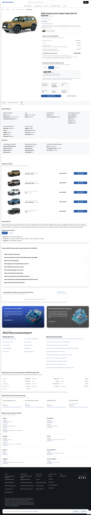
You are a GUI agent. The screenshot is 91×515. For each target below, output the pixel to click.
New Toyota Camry (6, 345)
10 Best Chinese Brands (9, 482)
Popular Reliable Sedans (41, 482)
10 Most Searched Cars (9, 479)
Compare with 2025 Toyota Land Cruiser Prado (12, 407)
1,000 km (45, 67)
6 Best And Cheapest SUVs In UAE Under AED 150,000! (56, 361)
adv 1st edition (29, 9)
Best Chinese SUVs (39, 489)
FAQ (22, 102)
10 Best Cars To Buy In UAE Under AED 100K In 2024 (56, 364)
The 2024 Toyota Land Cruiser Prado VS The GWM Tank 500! (58, 342)
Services (46, 6)
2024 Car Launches (40, 485)
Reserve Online (51, 96)
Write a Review (61, 292)
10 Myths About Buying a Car (10, 485)
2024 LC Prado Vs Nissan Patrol (26, 489)
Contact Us (50, 479)
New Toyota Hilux (27, 342)
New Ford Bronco (27, 348)
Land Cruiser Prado (20, 9)
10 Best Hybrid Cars (8, 492)
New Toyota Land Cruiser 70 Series (9, 338)
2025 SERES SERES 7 (74, 400)
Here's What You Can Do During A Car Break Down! (56, 358)
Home (3, 9)
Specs (4, 102)
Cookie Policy (51, 488)
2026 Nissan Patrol (51, 400)
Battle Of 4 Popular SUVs (25, 479)
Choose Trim (44, 29)
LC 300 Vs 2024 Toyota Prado (26, 482)
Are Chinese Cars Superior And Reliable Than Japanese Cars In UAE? (60, 367)
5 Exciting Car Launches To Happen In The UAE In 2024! (57, 345)
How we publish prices (14, 505)
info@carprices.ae (82, 476)
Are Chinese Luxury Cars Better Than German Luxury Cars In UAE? (59, 354)
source (68, 64)
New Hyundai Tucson (28, 345)
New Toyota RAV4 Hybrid (8, 342)
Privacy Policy (51, 482)
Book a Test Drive (72, 96)
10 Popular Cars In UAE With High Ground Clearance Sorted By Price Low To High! (62, 348)
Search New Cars (27, 6)
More (64, 6)
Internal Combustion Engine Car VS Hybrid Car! (55, 351)
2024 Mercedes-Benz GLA (9, 400)
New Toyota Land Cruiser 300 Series (31, 338)
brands (7, 9)
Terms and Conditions (52, 485)
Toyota (12, 9)
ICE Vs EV (38, 479)
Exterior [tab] (5, 233)
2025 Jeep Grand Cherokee (31, 400)
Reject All (84, 511)
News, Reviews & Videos (55, 6)
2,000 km (51, 67)
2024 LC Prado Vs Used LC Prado (26, 485)
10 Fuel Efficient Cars (9, 489)
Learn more (29, 511)
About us (50, 476)
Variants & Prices (13, 102)
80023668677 (5, 422)
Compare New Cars (38, 6)
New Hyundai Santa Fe (7, 348)
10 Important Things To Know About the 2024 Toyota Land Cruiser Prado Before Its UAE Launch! (65, 338)
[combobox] (61, 31)
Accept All (75, 511)
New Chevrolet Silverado (29, 351)
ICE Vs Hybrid (38, 476)
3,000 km (57, 67)
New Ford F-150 (6, 351)
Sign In (86, 2)
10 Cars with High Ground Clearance (10, 477)
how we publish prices (63, 26)
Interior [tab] (11, 233)
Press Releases (63, 476)
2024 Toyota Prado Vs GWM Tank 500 (26, 477)
